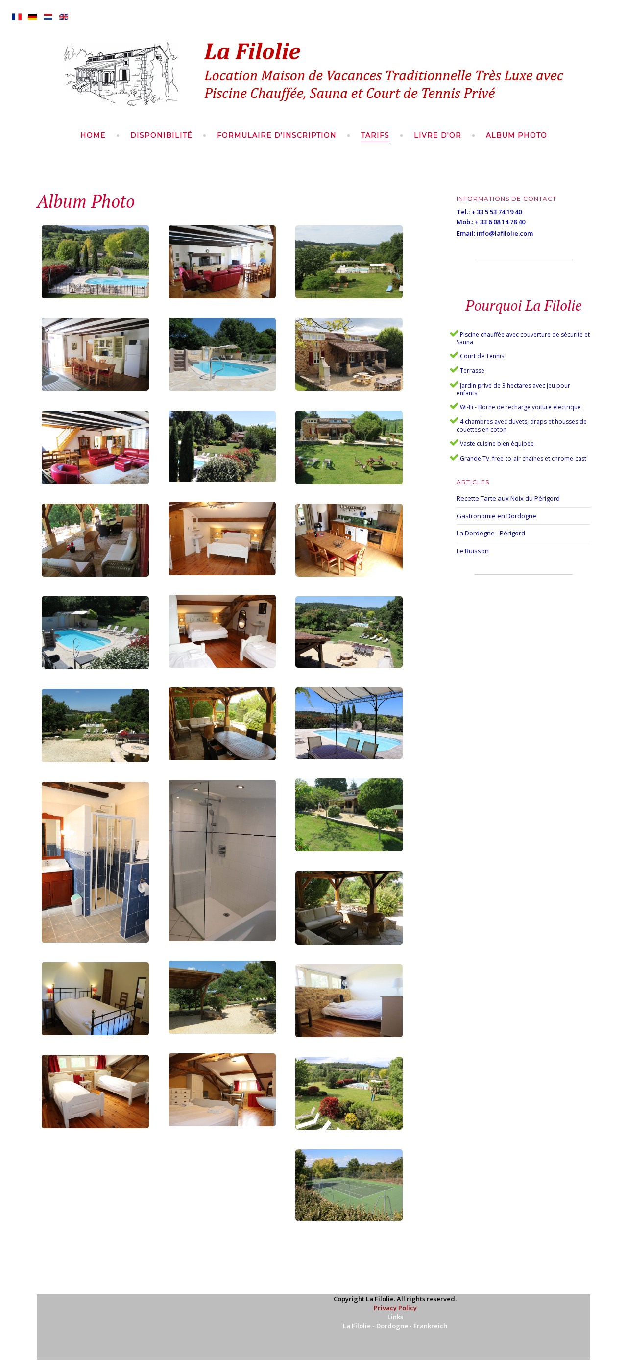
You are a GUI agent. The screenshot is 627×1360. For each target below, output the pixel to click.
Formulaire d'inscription (277, 135)
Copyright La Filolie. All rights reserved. (395, 1298)
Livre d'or (437, 135)
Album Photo (516, 135)
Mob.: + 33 (472, 222)
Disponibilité (161, 135)
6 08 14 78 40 (506, 222)
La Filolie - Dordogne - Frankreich (395, 1325)
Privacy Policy (395, 1307)
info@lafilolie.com (505, 233)
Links (395, 1316)
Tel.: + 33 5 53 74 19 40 (489, 211)
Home (93, 135)
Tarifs (375, 135)
